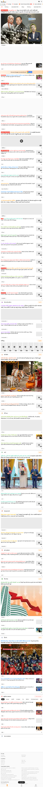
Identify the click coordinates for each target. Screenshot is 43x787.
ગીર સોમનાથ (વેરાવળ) (34, 699)
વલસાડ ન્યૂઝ (23, 760)
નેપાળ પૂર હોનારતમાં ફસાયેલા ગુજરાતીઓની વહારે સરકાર (29, 773)
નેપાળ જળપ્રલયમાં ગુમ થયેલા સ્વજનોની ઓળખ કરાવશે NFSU (30, 769)
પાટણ (2, 257)
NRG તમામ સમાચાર (38, 696)
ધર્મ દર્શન (3, 392)
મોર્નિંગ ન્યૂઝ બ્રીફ (3, 769)
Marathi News (24, 755)
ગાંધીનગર (3, 120)
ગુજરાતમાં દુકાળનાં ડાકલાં (25, 774)
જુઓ (21, 786)
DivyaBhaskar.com (24, 783)
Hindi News (2, 755)
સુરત (2, 68)
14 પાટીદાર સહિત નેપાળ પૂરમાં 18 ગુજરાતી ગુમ (7, 774)
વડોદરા (3, 290)
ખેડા (23, 699)
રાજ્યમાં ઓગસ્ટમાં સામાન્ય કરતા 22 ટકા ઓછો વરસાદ (29, 778)
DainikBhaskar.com (4, 783)
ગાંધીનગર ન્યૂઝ (24, 761)
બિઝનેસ (3, 240)
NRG (3, 699)
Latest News (23, 756)
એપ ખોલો (21, 782)
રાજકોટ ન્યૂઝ (3, 762)
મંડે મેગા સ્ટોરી (4, 273)
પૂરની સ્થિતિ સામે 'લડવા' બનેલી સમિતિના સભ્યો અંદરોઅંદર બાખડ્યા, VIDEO (11, 779)
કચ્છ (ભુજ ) (18, 699)
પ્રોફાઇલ (36, 786)
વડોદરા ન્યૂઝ (2, 764)
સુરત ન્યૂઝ (23, 762)
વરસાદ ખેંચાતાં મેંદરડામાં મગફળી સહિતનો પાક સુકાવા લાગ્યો (30, 779)
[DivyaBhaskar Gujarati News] (3, 2)
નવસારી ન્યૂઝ (3, 760)
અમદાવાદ (3, 129)
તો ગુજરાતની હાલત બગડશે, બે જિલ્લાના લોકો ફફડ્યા (29, 777)
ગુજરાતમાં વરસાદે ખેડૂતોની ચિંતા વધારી (6, 770)
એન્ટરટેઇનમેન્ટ (4, 248)
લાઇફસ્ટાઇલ (4, 529)
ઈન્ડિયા (3, 97)
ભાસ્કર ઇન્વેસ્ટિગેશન (5, 88)
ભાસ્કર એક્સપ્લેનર (5, 188)
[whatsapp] (40, 45)
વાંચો (7, 786)
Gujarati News (3, 756)
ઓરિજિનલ (3, 147)
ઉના (2, 164)
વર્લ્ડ (2, 180)
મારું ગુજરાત (3, 45)
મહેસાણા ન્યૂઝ (3, 761)
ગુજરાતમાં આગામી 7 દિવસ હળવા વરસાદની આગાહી (8, 777)
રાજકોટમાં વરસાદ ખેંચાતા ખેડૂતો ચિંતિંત (6, 778)
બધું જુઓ (39, 340)
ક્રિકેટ (3, 80)
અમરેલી (12, 699)
